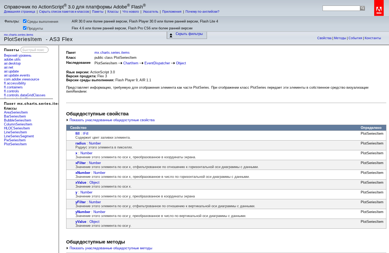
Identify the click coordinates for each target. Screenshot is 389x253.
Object (181, 63)
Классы (113, 11)
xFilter (80, 163)
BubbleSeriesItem (17, 120)
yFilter (80, 202)
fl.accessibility (15, 83)
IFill (85, 133)
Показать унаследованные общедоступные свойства (112, 120)
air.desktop (12, 63)
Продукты (35, 28)
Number (95, 143)
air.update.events (17, 75)
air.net (8, 67)
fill (77, 133)
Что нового (131, 11)
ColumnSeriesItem (18, 124)
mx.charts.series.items (19, 34)
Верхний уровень (17, 55)
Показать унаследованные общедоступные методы (110, 248)
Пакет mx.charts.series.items (34, 103)
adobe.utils (12, 59)
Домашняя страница (20, 11)
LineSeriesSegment (19, 136)
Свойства (324, 38)
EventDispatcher (157, 63)
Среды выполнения (42, 22)
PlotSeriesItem (15, 144)
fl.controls (11, 91)
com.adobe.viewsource (21, 79)
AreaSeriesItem (16, 112)
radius (80, 143)
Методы (340, 38)
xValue (80, 182)
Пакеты (98, 11)
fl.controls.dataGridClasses (25, 95)
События (356, 38)
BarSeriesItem (15, 116)
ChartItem (130, 63)
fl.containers (13, 87)
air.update (11, 71)
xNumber (82, 173)
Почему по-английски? (202, 11)
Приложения (172, 11)
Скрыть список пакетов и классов (64, 11)
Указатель (151, 11)
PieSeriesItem (15, 140)
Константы (373, 38)
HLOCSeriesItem (17, 128)
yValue (80, 222)
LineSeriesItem (15, 132)
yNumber (82, 212)
